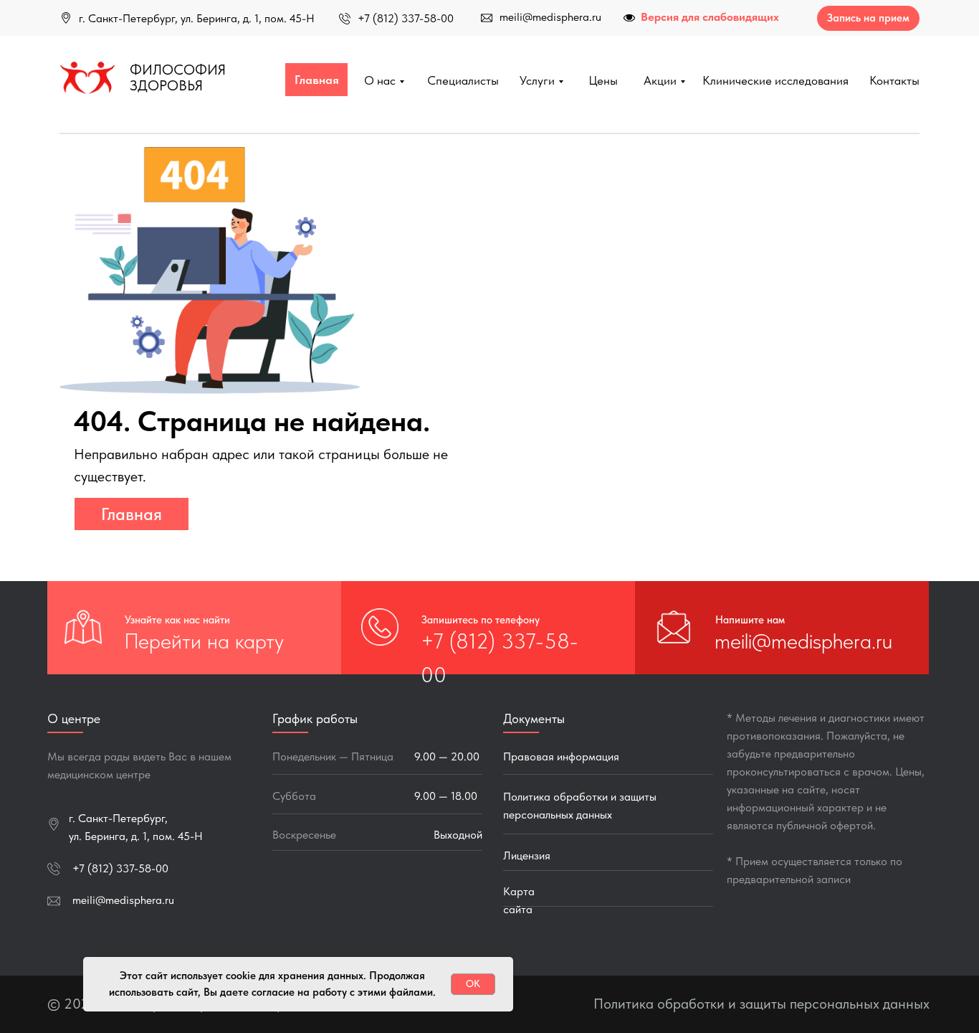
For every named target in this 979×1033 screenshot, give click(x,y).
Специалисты (463, 80)
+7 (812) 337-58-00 (406, 18)
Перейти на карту (204, 641)
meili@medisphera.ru (550, 17)
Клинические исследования (775, 80)
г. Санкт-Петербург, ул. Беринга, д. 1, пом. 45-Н (197, 18)
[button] (868, 18)
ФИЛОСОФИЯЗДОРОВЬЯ (178, 77)
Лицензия (526, 855)
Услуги (537, 80)
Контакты (894, 80)
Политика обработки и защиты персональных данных (761, 1003)
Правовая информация (561, 756)
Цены (603, 80)
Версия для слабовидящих (710, 17)
